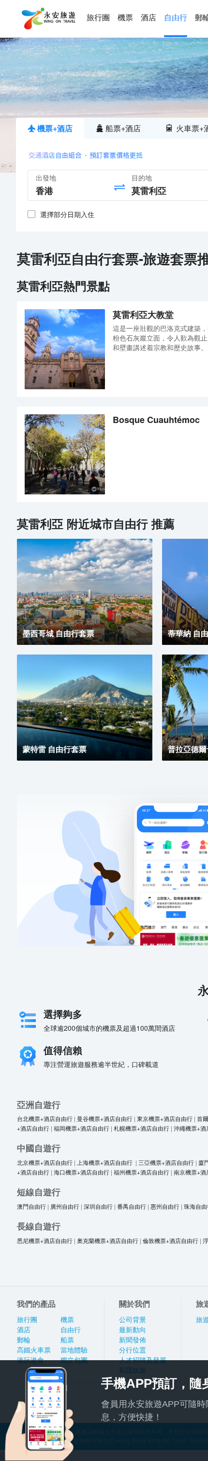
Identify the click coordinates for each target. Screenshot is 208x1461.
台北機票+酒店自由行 (45, 1118)
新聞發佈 (132, 1340)
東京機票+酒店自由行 (165, 1118)
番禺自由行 (131, 1206)
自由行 (175, 18)
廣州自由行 (64, 1206)
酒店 (148, 18)
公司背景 (132, 1320)
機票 (125, 18)
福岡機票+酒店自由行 (81, 1128)
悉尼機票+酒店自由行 (45, 1240)
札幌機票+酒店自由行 (141, 1128)
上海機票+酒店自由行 (105, 1162)
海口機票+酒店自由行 (81, 1172)
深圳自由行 (98, 1206)
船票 (67, 1340)
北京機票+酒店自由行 (45, 1162)
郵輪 (23, 1340)
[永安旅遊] (48, 18)
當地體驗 (74, 1350)
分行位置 (132, 1350)
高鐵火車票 (34, 1350)
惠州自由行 (164, 1206)
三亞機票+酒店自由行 (166, 1162)
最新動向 (132, 1330)
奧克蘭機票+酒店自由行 (107, 1240)
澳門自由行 (31, 1206)
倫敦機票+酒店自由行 (170, 1240)
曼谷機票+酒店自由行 (105, 1118)
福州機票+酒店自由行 (141, 1172)
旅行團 (98, 18)
